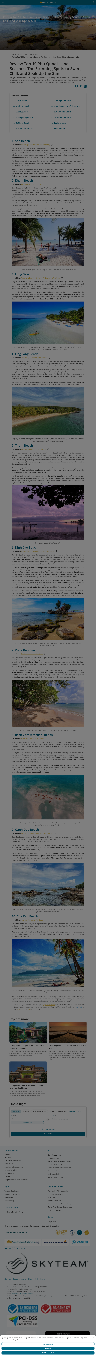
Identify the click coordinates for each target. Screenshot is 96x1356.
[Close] (93, 1337)
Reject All (48, 1348)
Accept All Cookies (48, 1353)
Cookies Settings (48, 1344)
